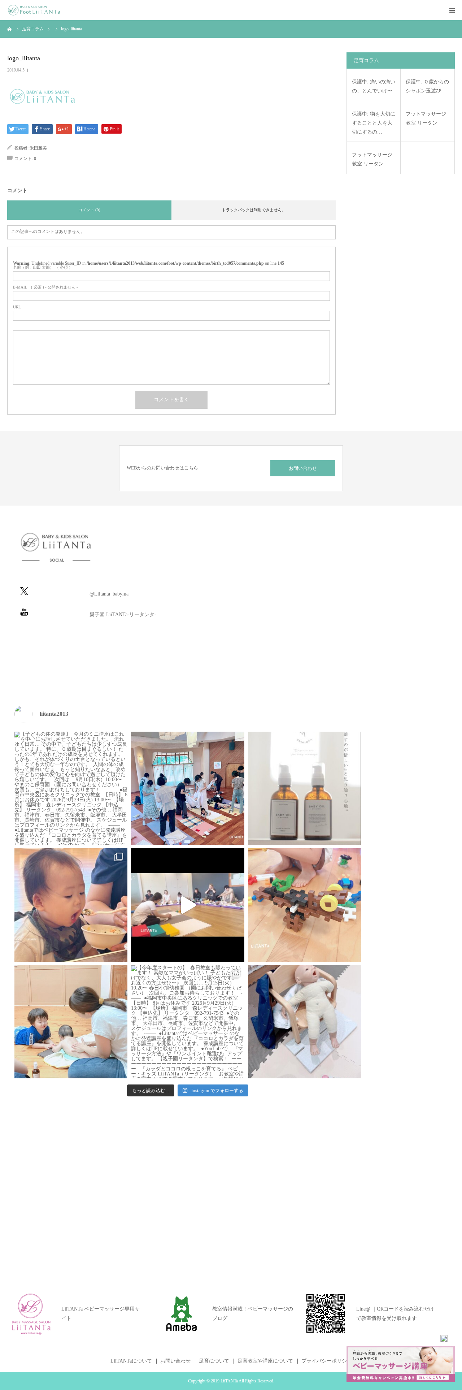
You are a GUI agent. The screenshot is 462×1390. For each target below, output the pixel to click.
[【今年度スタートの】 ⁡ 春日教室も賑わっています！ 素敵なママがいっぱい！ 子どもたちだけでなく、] (187, 1021)
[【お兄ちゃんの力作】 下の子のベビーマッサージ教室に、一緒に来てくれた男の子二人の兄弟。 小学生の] (304, 904)
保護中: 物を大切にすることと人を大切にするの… (373, 123)
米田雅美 (38, 148)
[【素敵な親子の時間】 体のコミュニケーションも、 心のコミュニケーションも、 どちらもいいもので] (70, 1021)
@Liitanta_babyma (109, 594)
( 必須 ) (41, 267)
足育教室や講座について (265, 1361)
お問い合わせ (303, 468)
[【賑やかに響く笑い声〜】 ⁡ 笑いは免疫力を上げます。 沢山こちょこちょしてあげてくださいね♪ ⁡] (187, 904)
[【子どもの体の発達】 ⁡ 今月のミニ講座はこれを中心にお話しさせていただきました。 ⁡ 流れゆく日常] (70, 788)
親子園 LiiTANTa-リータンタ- (123, 614)
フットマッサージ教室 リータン (426, 118)
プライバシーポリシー (326, 1361)
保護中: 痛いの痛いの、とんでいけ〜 (373, 86)
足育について (214, 1361)
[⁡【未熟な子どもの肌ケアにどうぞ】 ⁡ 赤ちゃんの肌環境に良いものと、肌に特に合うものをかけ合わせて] (304, 788)
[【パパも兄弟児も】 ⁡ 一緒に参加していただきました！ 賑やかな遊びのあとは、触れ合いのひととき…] (187, 788)
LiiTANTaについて (131, 1361)
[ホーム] (9, 29)
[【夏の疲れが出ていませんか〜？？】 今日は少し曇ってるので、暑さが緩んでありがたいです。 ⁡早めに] (304, 1021)
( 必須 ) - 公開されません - (45, 287)
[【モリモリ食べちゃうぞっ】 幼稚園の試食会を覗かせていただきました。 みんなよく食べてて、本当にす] (70, 904)
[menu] (452, 10)
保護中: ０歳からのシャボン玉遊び (427, 86)
